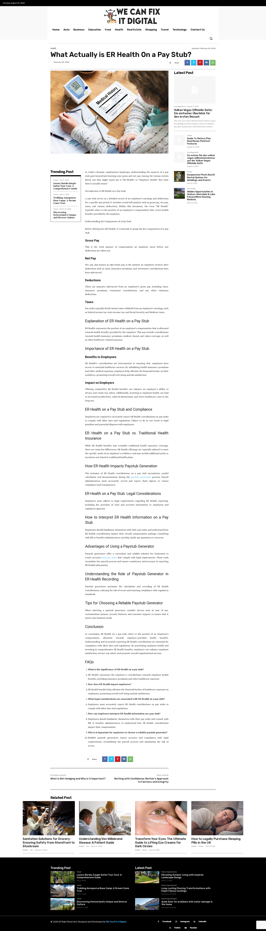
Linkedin (202, 921)
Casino (189, 135)
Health (53, 48)
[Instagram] (176, 921)
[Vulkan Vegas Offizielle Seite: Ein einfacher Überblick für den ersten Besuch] (195, 90)
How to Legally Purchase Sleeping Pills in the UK (216, 840)
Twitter (177, 928)
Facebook (167, 921)
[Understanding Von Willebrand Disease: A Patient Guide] (105, 818)
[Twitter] (193, 62)
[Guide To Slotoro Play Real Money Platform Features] (179, 140)
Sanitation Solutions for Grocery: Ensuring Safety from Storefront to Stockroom (49, 842)
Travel (55, 180)
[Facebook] (187, 62)
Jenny (144, 850)
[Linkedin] (194, 921)
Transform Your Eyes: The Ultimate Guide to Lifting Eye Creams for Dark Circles (160, 842)
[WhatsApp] (213, 62)
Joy (31, 850)
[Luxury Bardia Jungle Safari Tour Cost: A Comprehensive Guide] (62, 877)
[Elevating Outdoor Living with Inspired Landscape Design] (147, 877)
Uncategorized (179, 106)
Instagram (185, 921)
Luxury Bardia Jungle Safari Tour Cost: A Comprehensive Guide (65, 186)
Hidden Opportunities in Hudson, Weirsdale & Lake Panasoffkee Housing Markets (201, 195)
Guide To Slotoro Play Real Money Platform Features (199, 141)
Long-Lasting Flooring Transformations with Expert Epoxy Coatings (185, 889)
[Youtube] (185, 927)
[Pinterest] (200, 62)
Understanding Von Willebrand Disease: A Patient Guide (100, 840)
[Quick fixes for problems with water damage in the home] (147, 904)
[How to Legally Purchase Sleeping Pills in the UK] (217, 818)
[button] (211, 38)
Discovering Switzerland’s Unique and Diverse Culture (64, 215)
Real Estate (191, 189)
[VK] (206, 62)
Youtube (193, 928)
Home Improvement (169, 872)
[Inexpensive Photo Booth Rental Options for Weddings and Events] (179, 176)
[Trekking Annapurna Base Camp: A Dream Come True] (62, 891)
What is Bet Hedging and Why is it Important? (78, 778)
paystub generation (141, 477)
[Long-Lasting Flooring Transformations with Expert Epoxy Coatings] (147, 891)
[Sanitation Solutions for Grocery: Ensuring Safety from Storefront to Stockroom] (49, 818)
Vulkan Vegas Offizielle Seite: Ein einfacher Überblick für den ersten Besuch (193, 113)
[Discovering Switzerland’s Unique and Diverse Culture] (62, 904)
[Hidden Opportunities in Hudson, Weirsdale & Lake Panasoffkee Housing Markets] (179, 193)
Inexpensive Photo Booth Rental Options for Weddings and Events (201, 177)
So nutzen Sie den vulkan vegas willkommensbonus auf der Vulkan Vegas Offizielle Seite (201, 159)
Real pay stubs (109, 557)
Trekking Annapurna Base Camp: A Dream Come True (64, 200)
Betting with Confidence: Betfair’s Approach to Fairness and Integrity (141, 780)
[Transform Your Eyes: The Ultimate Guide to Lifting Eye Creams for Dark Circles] (161, 818)
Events (189, 172)
